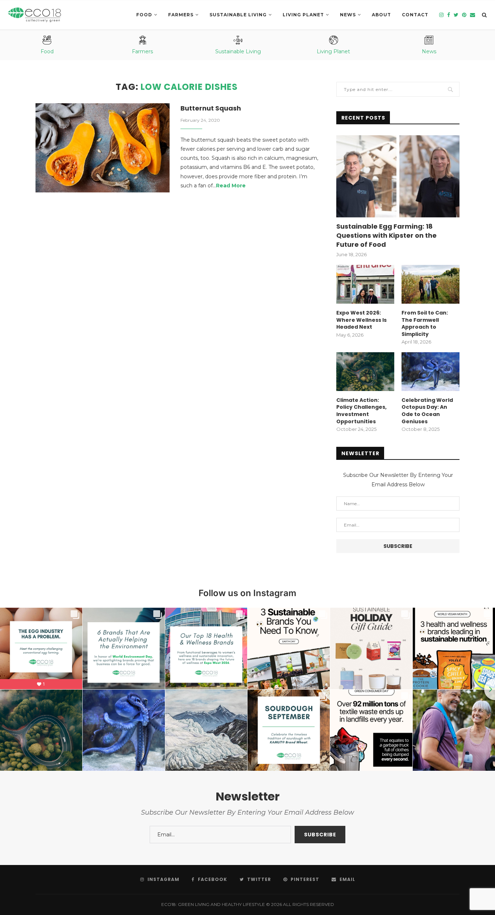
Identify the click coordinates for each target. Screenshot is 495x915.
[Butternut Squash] (103, 148)
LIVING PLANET (303, 14)
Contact (415, 14)
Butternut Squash (210, 108)
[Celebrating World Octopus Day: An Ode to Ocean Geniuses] (430, 371)
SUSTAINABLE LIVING (238, 14)
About (381, 14)
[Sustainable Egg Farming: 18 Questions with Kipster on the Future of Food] (397, 176)
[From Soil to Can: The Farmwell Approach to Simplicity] (430, 284)
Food (144, 14)
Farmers (181, 14)
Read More (231, 185)
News (348, 14)
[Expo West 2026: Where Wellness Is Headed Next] (365, 284)
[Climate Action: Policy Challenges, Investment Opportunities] (365, 371)
